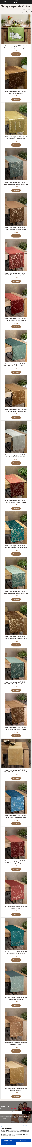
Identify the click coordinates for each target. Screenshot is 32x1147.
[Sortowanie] (29, 11)
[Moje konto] (30, 2)
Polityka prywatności (26, 1125)
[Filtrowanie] (24, 11)
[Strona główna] (16, 2)
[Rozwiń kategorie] (2, 2)
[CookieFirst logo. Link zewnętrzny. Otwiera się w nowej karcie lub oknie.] (1, 1126)
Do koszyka (16, 54)
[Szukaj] (5, 2)
